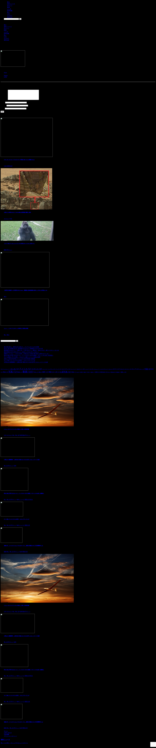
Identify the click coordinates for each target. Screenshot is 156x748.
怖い (5, 35)
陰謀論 (118, 372)
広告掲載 (6, 734)
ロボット (141, 369)
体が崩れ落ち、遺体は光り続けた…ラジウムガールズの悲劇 (21, 347)
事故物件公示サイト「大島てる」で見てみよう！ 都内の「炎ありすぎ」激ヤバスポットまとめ (31, 350)
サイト (3, 108)
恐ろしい (6, 28)
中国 (147, 369)
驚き (5, 25)
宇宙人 (36, 372)
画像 (85, 372)
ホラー (116, 369)
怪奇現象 (6, 33)
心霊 (57, 372)
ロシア (135, 369)
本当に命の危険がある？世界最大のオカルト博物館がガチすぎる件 (23, 348)
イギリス (37, 369)
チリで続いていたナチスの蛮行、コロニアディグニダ (19, 360)
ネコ (106, 369)
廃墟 (51, 372)
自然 (97, 372)
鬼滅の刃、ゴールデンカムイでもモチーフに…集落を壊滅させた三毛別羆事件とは (23, 545)
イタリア (44, 369)
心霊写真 (65, 372)
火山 (78, 372)
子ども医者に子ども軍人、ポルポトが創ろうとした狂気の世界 (22, 357)
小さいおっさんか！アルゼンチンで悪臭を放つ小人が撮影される (19, 159)
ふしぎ (6, 31)
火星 (81, 372)
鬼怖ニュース (5, 739)
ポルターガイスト (126, 369)
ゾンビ (87, 369)
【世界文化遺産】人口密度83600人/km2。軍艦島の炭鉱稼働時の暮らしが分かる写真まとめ (25, 290)
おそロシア (7, 369)
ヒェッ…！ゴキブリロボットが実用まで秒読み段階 (16, 328)
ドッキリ (102, 369)
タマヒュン (96, 369)
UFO (5, 36)
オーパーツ (73, 369)
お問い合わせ (8, 732)
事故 (5, 372)
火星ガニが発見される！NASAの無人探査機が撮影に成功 (17, 212)
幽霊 (45, 372)
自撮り (93, 372)
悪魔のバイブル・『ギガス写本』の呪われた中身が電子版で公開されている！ (26, 353)
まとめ (14, 369)
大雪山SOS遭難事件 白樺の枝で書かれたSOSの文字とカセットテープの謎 (26, 362)
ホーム (6, 731)
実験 (40, 372)
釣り (109, 372)
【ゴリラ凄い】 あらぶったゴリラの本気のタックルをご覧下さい (19, 243)
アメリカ (25, 369)
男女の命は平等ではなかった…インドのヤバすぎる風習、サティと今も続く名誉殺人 (28, 355)
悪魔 (74, 372)
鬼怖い (123, 372)
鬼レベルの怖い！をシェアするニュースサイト (14, 743)
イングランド (51, 369)
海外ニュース (8, 26)
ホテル (111, 369)
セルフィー (81, 369)
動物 (5, 30)
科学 (88, 372)
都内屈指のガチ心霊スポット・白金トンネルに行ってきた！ (21, 352)
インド (58, 369)
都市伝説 (6, 40)
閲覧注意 (113, 372)
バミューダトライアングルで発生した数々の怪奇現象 (16, 429)
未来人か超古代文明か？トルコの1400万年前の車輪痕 (19, 358)
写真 (12, 372)
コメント (4, 99)
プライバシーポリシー (10, 736)
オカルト (6, 38)
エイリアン (66, 369)
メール (3, 105)
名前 (3, 102)
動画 (28, 371)
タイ (91, 369)
